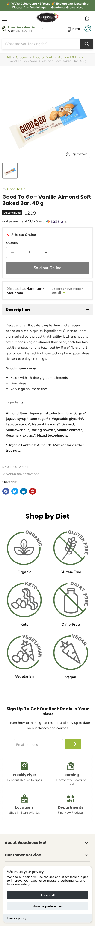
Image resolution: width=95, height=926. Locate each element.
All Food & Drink (70, 57)
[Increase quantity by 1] (46, 252)
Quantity (12, 243)
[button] (47, 221)
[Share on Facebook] (5, 491)
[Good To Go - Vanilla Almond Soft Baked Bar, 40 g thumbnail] (10, 170)
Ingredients (14, 402)
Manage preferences (47, 906)
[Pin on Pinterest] (32, 491)
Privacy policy (16, 918)
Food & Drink (43, 57)
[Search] (86, 44)
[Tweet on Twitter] (14, 491)
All (8, 57)
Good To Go (16, 189)
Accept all (48, 895)
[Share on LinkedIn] (23, 491)
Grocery (22, 57)
